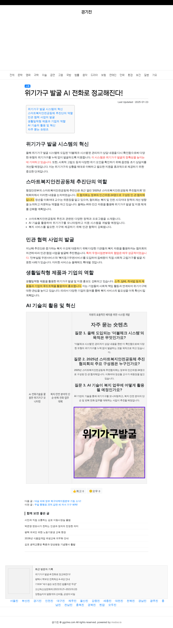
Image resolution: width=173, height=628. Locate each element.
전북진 (131, 600)
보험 (103, 75)
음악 (85, 75)
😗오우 (94, 491)
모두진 (112, 604)
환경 (130, 75)
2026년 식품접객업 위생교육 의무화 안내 (47, 538)
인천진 (49, 600)
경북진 (92, 604)
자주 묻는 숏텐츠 (38, 129)
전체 (12, 75)
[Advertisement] (86, 44)
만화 (122, 75)
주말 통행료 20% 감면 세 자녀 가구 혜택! (56, 504)
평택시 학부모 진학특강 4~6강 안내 (52, 579)
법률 (77, 75)
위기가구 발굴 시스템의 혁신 (45, 109)
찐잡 (102, 604)
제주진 (72, 600)
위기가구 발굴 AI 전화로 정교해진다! (52, 574)
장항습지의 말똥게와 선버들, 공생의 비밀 (55, 594)
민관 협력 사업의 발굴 (41, 117)
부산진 (26, 600)
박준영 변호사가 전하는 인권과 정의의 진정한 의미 (51, 526)
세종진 (107, 600)
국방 (68, 75)
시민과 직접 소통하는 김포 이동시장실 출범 (48, 520)
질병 (146, 75)
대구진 (61, 600)
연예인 (112, 75)
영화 (28, 75)
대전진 (119, 600)
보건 (138, 75)
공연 (52, 75)
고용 (60, 75)
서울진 (14, 600)
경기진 (37, 600)
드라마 (94, 75)
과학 (36, 75)
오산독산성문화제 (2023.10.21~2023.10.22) (56, 589)
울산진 (84, 600)
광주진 (154, 600)
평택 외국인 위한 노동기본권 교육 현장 (45, 532)
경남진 (142, 600)
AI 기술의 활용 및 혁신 (41, 125)
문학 (20, 75)
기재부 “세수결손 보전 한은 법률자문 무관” (55, 584)
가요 (154, 75)
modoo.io (116, 622)
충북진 (80, 604)
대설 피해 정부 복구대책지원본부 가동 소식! (57, 501)
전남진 (68, 604)
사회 (28, 86)
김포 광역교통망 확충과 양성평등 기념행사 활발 (50, 544)
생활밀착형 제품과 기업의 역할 (47, 121)
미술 (44, 75)
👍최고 (78, 491)
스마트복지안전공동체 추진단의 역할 (50, 113)
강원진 (96, 600)
